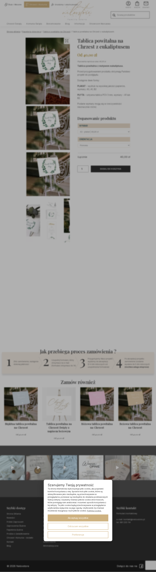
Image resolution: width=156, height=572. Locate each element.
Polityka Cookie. (94, 511)
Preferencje (78, 534)
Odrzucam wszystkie (78, 526)
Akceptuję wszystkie (78, 518)
